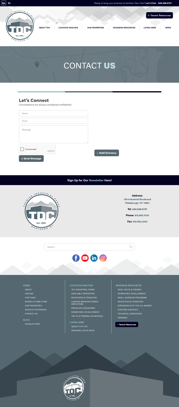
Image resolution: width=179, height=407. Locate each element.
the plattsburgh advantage (87, 316)
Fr (9, 3)
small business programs (132, 297)
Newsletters (32, 323)
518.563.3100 (137, 215)
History (29, 293)
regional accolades (83, 330)
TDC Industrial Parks (83, 289)
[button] (44, 27)
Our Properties (95, 27)
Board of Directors (36, 301)
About (28, 289)
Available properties (83, 293)
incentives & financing (84, 297)
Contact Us (31, 313)
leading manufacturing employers (84, 302)
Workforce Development (85, 312)
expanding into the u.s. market (135, 305)
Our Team (30, 297)
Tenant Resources (159, 15)
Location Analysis (81, 285)
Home (26, 285)
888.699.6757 (137, 209)
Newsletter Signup (36, 309)
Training (122, 317)
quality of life (79, 326)
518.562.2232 (137, 221)
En (3, 3)
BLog (26, 319)
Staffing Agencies (128, 309)
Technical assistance (130, 313)
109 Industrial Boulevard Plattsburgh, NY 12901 (137, 199)
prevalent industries (83, 308)
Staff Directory (107, 153)
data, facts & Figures (129, 289)
